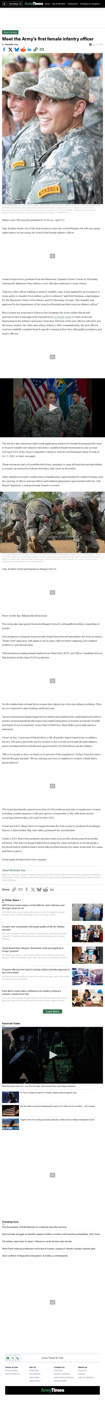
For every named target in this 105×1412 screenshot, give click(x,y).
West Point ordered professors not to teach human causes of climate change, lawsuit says (48, 1248)
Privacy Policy (11, 1370)
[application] (52, 407)
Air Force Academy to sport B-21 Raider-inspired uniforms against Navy (48, 1092)
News (47, 4)
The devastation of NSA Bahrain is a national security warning (34, 1227)
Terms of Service (12, 1373)
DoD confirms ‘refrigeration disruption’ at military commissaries (35, 1255)
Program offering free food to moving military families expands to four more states (36, 971)
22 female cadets (62, 316)
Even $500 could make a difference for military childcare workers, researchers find (31, 992)
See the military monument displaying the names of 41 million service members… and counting (57, 1106)
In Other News (10, 899)
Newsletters (35, 1373)
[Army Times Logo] (33, 3)
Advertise (58, 1370)
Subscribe (34, 1370)
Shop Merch (35, 1380)
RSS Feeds (34, 1377)
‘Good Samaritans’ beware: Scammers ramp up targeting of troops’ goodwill (32, 949)
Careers (81, 1373)
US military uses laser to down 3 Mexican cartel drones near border (37, 1241)
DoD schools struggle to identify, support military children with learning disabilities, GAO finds (51, 1234)
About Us (82, 1370)
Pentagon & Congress (90, 4)
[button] (52, 407)
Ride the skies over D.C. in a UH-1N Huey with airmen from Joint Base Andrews (38, 1086)
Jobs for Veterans (86, 1377)
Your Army (10, 32)
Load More (52, 1011)
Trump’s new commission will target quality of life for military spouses (33, 928)
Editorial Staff (60, 1380)
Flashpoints (73, 4)
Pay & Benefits (58, 4)
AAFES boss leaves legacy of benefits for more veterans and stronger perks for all (33, 906)
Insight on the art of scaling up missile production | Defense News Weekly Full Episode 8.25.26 (57, 1119)
